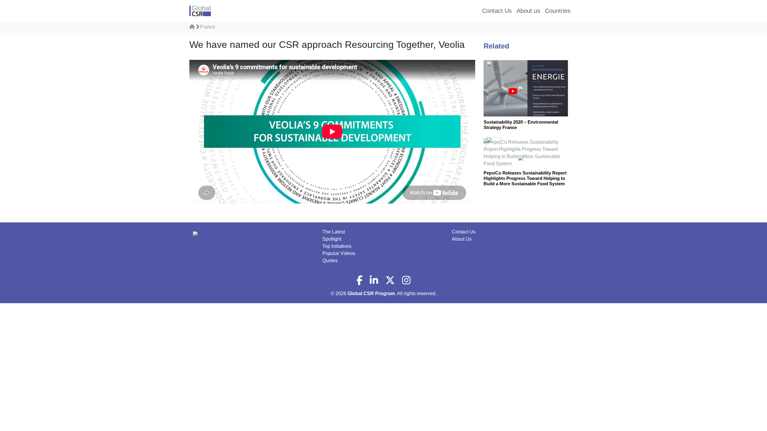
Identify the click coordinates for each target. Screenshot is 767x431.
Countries (557, 10)
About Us (462, 239)
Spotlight (331, 239)
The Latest (333, 231)
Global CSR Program (371, 293)
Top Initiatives (336, 246)
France (207, 26)
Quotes (330, 260)
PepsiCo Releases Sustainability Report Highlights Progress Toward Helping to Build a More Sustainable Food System (525, 178)
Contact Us (463, 231)
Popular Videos (338, 253)
